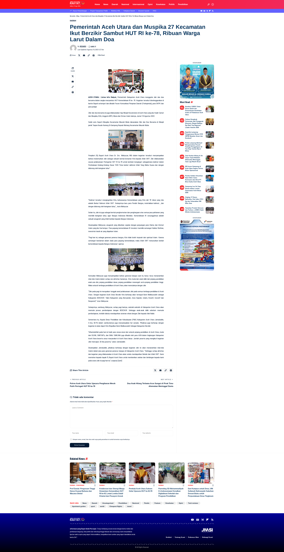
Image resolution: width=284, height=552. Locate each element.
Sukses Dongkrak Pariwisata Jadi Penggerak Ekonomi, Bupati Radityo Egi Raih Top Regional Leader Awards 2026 (194, 123)
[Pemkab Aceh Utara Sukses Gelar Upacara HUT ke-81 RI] (142, 472)
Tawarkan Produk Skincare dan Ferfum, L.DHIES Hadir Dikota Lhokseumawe (194, 210)
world (102, 506)
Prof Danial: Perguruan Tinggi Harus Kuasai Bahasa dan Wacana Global (82, 491)
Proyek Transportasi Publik (99, 11)
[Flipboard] (210, 11)
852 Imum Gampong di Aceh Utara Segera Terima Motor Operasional (194, 168)
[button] (209, 4)
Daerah (73, 21)
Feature (157, 503)
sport (93, 506)
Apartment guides (79, 506)
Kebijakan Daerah (129, 11)
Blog (77, 16)
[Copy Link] (89, 55)
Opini (181, 503)
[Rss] (212, 11)
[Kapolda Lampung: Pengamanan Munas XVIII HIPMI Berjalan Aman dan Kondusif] (210, 134)
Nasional (135, 503)
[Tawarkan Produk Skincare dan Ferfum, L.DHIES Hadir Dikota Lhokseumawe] (210, 210)
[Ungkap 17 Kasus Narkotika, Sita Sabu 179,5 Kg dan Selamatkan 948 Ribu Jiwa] (210, 199)
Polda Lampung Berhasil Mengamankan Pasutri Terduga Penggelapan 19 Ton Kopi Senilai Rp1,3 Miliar (193, 147)
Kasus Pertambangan (80, 11)
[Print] (93, 55)
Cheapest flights (115, 506)
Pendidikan (80, 485)
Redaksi (83, 46)
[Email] (84, 55)
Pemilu (146, 503)
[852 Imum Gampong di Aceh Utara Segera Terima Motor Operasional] (210, 168)
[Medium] (207, 11)
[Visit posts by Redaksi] (73, 48)
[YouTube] (201, 11)
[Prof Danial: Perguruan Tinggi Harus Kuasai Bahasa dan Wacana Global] (83, 472)
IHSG (154, 11)
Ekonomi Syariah (143, 11)
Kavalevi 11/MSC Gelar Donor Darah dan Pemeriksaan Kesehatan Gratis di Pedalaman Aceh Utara (194, 111)
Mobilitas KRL (115, 11)
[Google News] (204, 11)
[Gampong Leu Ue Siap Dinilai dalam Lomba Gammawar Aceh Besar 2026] (210, 188)
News (85, 503)
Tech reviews (193, 503)
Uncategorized (107, 503)
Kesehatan (170, 503)
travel (129, 506)
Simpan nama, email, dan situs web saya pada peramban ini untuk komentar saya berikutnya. (101, 439)
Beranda (72, 16)
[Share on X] (79, 55)
